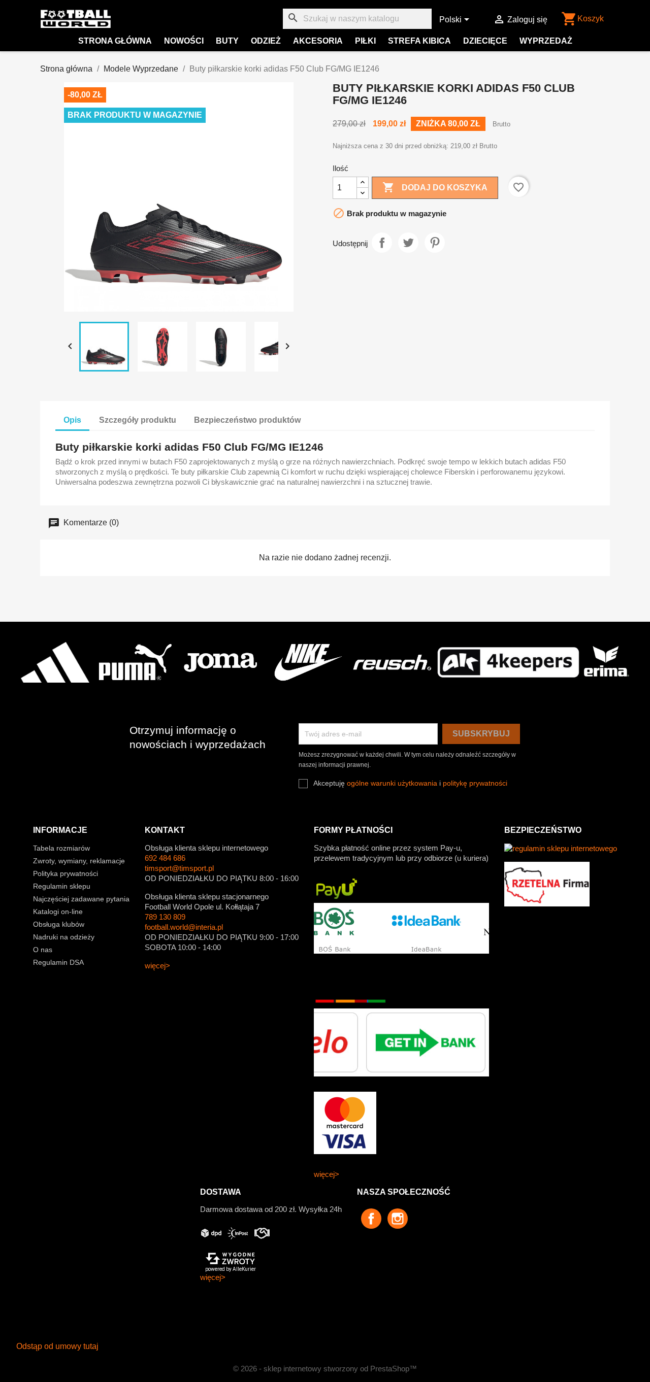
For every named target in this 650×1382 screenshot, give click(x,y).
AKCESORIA (318, 41)
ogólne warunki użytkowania (392, 783)
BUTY (227, 41)
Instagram (397, 1218)
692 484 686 (165, 858)
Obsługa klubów (58, 924)
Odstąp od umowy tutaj (57, 1346)
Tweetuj (408, 242)
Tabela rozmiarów (61, 848)
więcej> (157, 965)
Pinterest (435, 242)
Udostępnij (382, 242)
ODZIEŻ (266, 41)
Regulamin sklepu (61, 886)
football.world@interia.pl (184, 927)
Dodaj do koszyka (435, 187)
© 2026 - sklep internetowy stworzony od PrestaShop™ (325, 1368)
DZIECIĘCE (485, 41)
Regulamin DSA (58, 962)
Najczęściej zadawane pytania (81, 899)
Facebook (371, 1218)
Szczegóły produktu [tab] (137, 420)
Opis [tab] (72, 420)
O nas (42, 950)
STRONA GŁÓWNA (115, 41)
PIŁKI (365, 41)
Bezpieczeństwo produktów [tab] (247, 420)
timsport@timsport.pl (179, 868)
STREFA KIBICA (419, 41)
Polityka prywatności (65, 873)
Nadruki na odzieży (63, 937)
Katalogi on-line (58, 911)
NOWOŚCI (184, 41)
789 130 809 (165, 917)
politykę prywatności (475, 783)
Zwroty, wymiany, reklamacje (79, 861)
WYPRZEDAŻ (545, 41)
